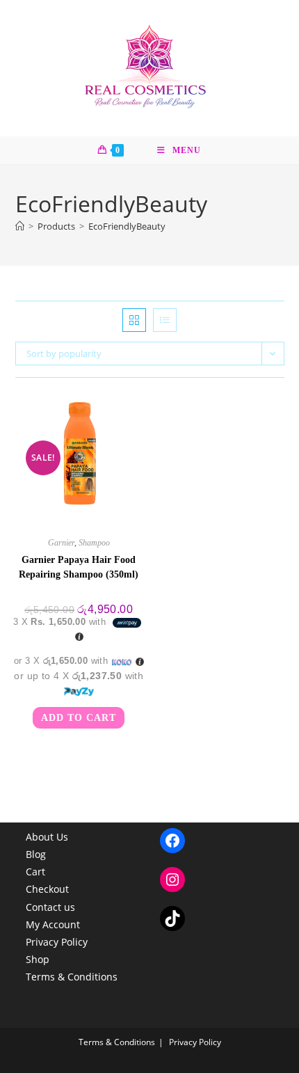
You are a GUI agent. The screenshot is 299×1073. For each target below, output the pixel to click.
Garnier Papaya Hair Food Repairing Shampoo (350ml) (78, 567)
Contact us (50, 907)
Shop (37, 959)
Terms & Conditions (72, 976)
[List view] (165, 320)
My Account (53, 924)
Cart (35, 871)
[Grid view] (134, 320)
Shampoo (94, 543)
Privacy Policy (57, 941)
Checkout (47, 889)
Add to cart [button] (78, 718)
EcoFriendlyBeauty (126, 226)
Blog (36, 854)
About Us (47, 836)
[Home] (19, 226)
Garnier (61, 543)
